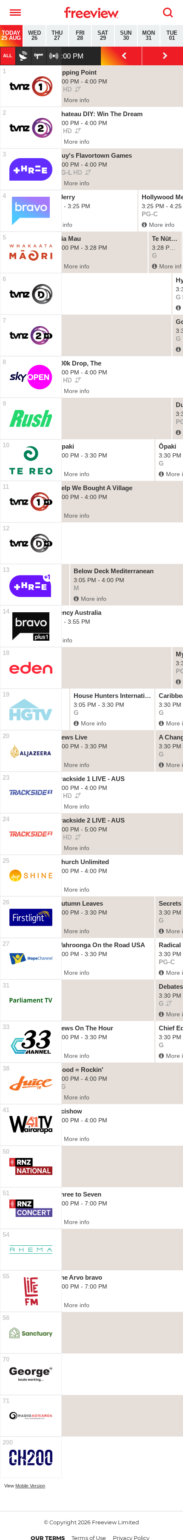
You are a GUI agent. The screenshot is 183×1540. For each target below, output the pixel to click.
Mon (148, 36)
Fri (80, 36)
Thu (57, 36)
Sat (102, 36)
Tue (171, 36)
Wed (34, 36)
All (7, 55)
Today (11, 36)
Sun (126, 36)
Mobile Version (30, 1485)
